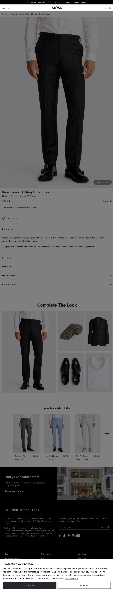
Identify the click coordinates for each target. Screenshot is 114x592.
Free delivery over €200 (36, 2)
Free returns (55, 2)
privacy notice (71, 578)
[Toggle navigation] (3, 7)
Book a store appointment (75, 2)
